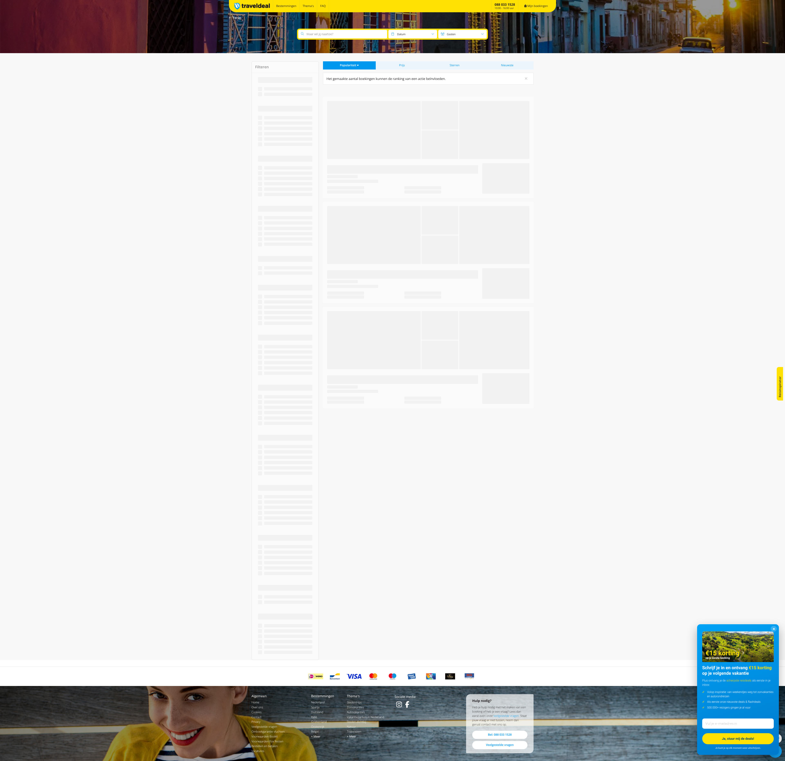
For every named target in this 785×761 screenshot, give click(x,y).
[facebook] (407, 704)
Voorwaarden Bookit (264, 737)
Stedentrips (354, 702)
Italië (314, 717)
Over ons (257, 707)
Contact (256, 717)
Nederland (318, 702)
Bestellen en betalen (264, 746)
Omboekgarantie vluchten (268, 732)
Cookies (256, 712)
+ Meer (316, 737)
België (315, 732)
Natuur (351, 727)
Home (255, 702)
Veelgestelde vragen (264, 727)
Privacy (255, 722)
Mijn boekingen (537, 6)
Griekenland (319, 722)
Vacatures (257, 751)
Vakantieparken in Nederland (365, 717)
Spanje (315, 707)
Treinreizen (354, 732)
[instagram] (399, 704)
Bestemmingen (286, 6)
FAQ (323, 6)
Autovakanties (356, 712)
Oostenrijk (317, 727)
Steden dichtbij (356, 722)
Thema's (308, 6)
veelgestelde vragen (506, 716)
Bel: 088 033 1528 (500, 735)
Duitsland (317, 712)
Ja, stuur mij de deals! (738, 739)
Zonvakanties (355, 707)
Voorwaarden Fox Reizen (267, 741)
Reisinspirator (780, 386)
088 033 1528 (505, 4)
